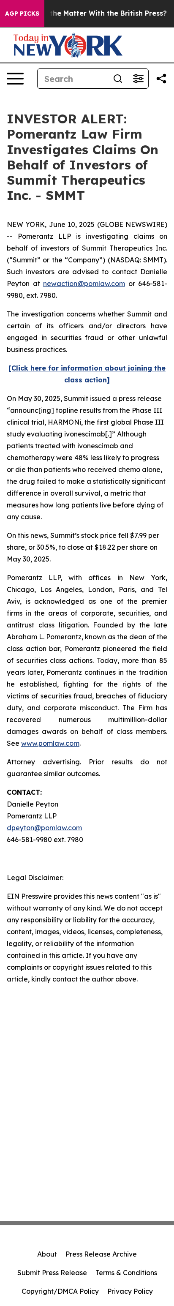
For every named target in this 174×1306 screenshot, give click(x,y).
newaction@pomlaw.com (84, 283)
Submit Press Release (52, 1272)
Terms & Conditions (126, 1272)
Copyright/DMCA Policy (60, 1291)
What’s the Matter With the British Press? (95, 13)
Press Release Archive (101, 1254)
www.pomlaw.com (50, 743)
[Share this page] (161, 78)
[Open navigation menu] (15, 78)
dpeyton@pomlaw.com (44, 827)
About (47, 1254)
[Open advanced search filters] (138, 78)
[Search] (118, 78)
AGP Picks (22, 13)
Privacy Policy (130, 1291)
